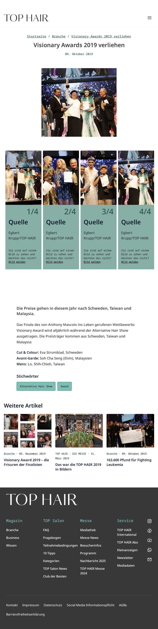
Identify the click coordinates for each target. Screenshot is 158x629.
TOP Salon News (55, 568)
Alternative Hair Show (36, 386)
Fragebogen (52, 538)
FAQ (46, 530)
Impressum (30, 605)
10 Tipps (49, 553)
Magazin (14, 520)
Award (64, 386)
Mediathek (88, 530)
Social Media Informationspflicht (90, 605)
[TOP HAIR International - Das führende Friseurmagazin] (41, 499)
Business (12, 538)
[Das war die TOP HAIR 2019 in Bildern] (79, 430)
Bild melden (16, 262)
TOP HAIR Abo (127, 542)
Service (125, 520)
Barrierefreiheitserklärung (25, 614)
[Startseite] (26, 18)
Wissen (11, 545)
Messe (86, 520)
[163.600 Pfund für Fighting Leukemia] (130, 430)
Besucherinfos (90, 545)
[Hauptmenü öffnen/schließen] (149, 17)
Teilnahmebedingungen (60, 545)
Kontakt (12, 605)
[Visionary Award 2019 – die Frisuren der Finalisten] (27, 430)
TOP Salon (53, 520)
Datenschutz (53, 605)
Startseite (36, 36)
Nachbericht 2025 (93, 561)
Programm (88, 553)
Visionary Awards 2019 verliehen (101, 36)
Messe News (89, 538)
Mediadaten (126, 565)
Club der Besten (54, 576)
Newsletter (125, 558)
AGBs (123, 605)
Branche (59, 36)
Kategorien (51, 561)
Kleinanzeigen (127, 550)
